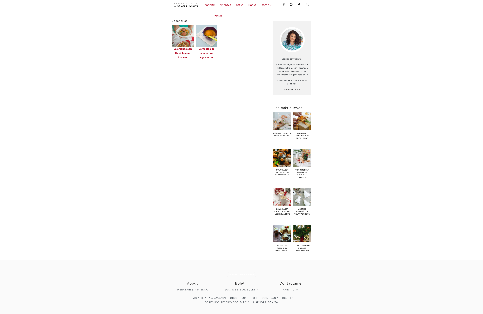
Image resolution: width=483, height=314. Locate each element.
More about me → (292, 89)
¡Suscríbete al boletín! (241, 289)
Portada (218, 16)
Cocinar (210, 5)
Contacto (290, 289)
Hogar (252, 5)
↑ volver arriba (241, 274)
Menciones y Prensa (192, 289)
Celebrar (225, 5)
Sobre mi (266, 5)
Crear (239, 5)
